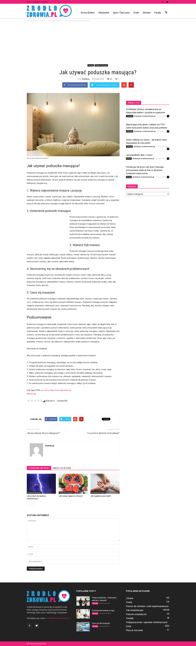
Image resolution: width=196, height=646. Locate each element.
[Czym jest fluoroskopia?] (83, 626)
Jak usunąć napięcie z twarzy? (71, 496)
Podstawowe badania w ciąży (103, 610)
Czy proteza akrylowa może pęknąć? (103, 433)
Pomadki (130, 618)
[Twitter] (167, 1)
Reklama (36, 2)
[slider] (35, 400)
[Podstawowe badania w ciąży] (83, 613)
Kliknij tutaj (31, 394)
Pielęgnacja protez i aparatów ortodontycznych (146, 622)
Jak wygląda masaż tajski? (101, 496)
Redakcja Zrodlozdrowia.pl (145, 116)
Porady (157, 12)
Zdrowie (147, 12)
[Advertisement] (98, 43)
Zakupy (90, 65)
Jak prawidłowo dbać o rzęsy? (139, 155)
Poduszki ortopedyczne (136, 614)
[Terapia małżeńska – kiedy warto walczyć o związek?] (83, 601)
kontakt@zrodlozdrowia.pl (57, 618)
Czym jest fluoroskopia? (101, 623)
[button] (166, 12)
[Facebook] (163, 1)
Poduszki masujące (101, 65)
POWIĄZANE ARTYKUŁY (39, 468)
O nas (29, 2)
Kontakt (44, 2)
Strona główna (88, 12)
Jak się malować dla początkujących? (43, 433)
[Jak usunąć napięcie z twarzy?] (73, 484)
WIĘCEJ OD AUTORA (62, 468)
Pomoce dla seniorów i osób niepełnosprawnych (147, 606)
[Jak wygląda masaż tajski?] (105, 484)
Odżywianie (103, 12)
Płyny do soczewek (134, 630)
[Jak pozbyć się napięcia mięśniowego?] (41, 484)
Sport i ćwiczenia (121, 12)
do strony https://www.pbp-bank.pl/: (56, 390)
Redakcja (86, 79)
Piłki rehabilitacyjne (134, 610)
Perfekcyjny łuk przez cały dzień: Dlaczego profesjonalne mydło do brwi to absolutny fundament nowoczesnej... (145, 170)
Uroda (136, 12)
